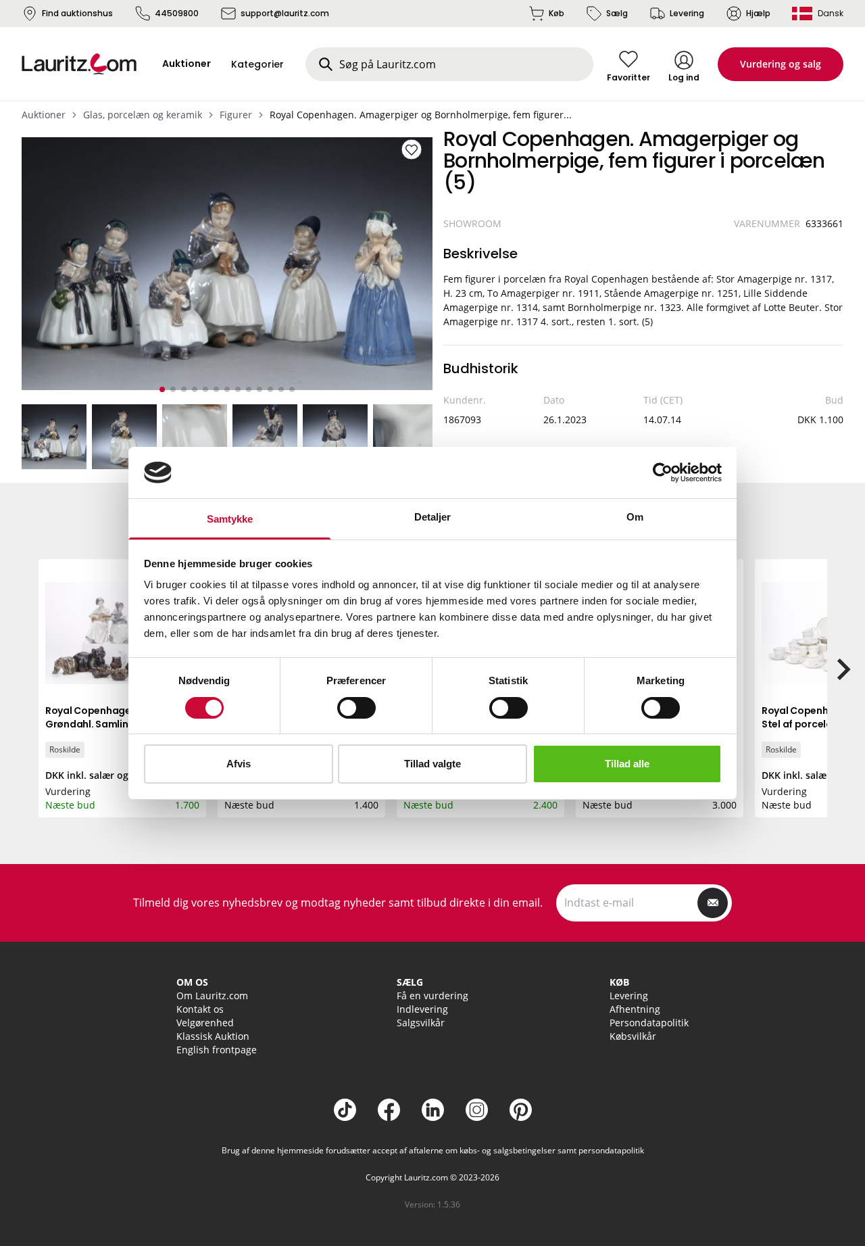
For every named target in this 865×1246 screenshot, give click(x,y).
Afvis (238, 763)
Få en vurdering (432, 995)
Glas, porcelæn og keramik (142, 114)
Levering (687, 13)
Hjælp (758, 13)
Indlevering (422, 1009)
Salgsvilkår (421, 1022)
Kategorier (257, 64)
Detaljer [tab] (432, 517)
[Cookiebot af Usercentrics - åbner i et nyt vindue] (662, 472)
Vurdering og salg (780, 63)
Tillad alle (627, 763)
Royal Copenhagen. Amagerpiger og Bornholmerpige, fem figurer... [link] (421, 114)
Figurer (236, 114)
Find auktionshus (77, 13)
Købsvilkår (633, 1036)
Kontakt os (200, 1009)
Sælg (617, 13)
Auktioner (44, 114)
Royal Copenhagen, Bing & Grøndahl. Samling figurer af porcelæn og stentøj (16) (113, 724)
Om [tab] (634, 517)
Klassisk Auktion (212, 1036)
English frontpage (216, 1049)
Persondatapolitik (649, 1022)
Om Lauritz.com (212, 995)
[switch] (356, 708)
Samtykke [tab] (230, 519)
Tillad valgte (432, 763)
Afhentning (635, 1009)
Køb (556, 13)
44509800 (177, 13)
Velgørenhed (205, 1022)
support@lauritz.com (285, 13)
